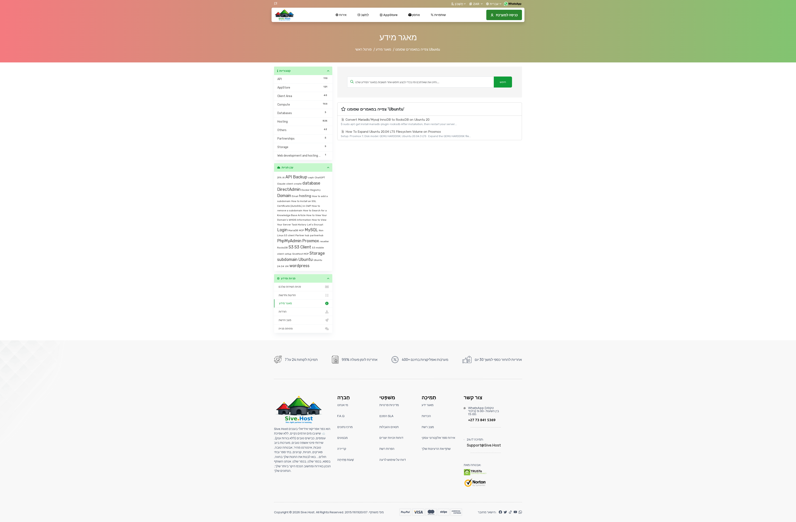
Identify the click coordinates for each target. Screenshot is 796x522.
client (289, 183)
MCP (301, 230)
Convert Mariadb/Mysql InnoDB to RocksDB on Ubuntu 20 (399, 122)
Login (282, 229)
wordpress (299, 265)
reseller (324, 241)
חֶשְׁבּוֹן (458, 4)
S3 (291, 247)
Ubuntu (305, 259)
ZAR (476, 4)
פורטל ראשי (363, 49)
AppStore (390, 15)
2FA (279, 177)
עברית (494, 4)
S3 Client (302, 247)
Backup (300, 176)
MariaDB (293, 230)
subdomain (287, 259)
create (298, 183)
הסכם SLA (386, 416)
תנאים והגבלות (389, 427)
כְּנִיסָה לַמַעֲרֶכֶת (507, 15)
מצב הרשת (284, 320)
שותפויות (440, 15)
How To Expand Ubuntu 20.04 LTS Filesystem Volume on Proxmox (406, 134)
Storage (317, 253)
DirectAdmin (289, 189)
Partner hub (302, 235)
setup (288, 253)
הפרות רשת (386, 449)
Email (295, 196)
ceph (311, 177)
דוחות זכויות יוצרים (391, 438)
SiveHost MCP (300, 253)
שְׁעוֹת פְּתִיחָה (345, 460)
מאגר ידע (427, 405)
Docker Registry (311, 190)
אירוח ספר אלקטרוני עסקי (438, 438)
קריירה (341, 449)
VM (287, 266)
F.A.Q (341, 416)
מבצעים (342, 438)
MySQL (311, 229)
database (311, 183)
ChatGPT (320, 177)
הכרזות (426, 416)
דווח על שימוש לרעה (392, 460)
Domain (284, 195)
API (288, 176)
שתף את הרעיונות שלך (436, 449)
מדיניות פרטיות (389, 405)
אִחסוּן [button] (415, 15)
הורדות (281, 311)
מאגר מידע (383, 49)
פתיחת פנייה (285, 328)
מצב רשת (428, 427)
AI (283, 177)
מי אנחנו (342, 405)
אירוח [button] (342, 15)
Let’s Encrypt (315, 224)
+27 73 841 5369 (481, 420)
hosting (305, 196)
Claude (281, 183)
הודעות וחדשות (286, 295)
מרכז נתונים (345, 427)
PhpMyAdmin (289, 240)
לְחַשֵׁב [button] (364, 15)
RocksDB (282, 247)
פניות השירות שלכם (289, 286)
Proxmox (310, 240)
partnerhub (316, 235)
